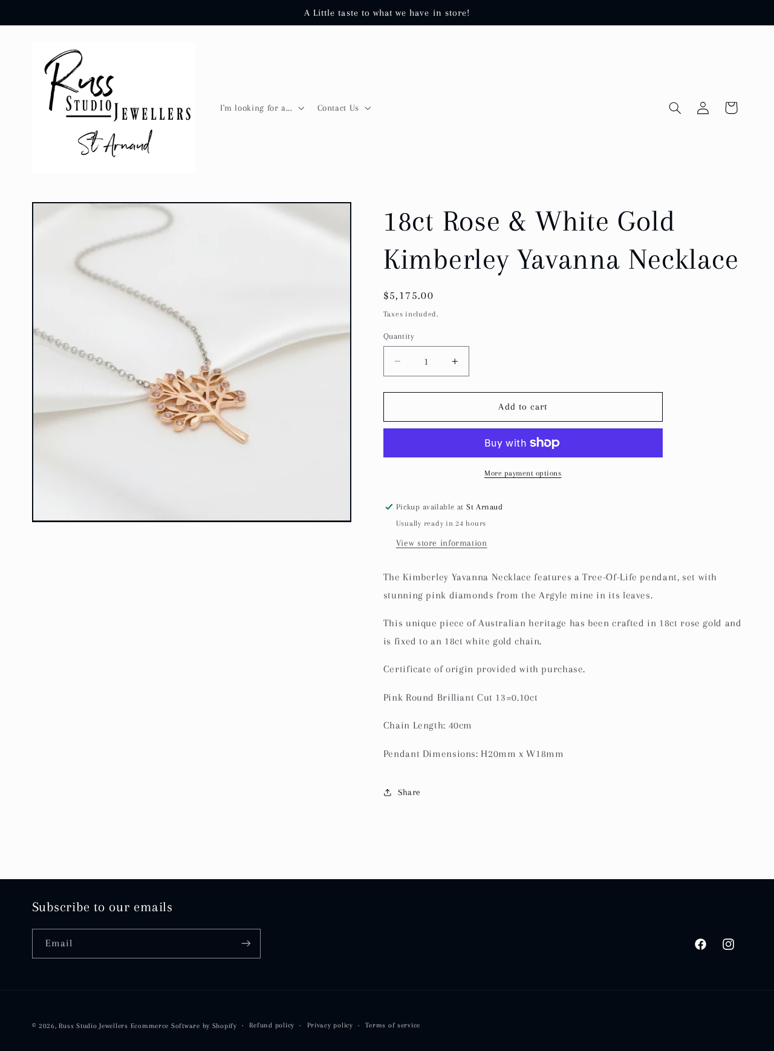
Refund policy (271, 1025)
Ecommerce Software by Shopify (184, 1025)
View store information (441, 543)
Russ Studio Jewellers (93, 1025)
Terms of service (392, 1025)
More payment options (523, 473)
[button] (261, 107)
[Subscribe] (245, 943)
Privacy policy (330, 1025)
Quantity (398, 336)
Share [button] (409, 792)
